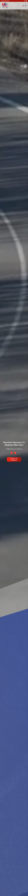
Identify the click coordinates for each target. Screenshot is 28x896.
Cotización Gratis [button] (5, 0)
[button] (24, 0)
